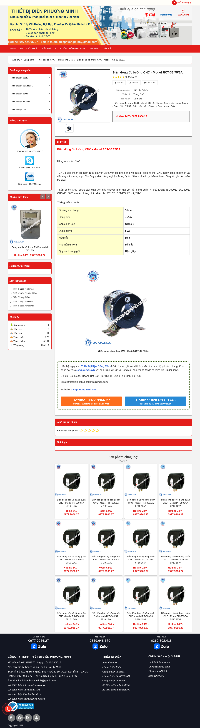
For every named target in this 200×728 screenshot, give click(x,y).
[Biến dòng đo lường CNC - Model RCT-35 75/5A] (83, 96)
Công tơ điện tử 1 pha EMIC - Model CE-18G (30, 249)
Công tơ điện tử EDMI (113, 680)
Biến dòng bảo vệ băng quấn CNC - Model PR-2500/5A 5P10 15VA (175, 502)
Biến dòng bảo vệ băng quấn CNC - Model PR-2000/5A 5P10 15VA (71, 559)
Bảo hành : (125, 98)
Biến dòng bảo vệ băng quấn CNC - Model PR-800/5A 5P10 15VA (106, 616)
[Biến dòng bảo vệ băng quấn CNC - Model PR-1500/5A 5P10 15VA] (140, 536)
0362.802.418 (161, 640)
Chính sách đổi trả (157, 671)
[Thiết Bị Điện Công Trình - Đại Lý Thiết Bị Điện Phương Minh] (100, 44)
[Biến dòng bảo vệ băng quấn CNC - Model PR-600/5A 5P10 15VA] (140, 593)
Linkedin (150, 83)
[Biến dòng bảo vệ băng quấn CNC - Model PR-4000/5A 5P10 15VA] (106, 480)
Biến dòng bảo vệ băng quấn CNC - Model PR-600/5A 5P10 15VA (141, 616)
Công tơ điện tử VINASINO (116, 676)
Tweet (134, 83)
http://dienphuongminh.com (31, 698)
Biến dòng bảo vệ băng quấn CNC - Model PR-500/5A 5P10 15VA (175, 616)
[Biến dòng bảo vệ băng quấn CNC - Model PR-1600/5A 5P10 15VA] (106, 536)
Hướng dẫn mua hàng (73, 48)
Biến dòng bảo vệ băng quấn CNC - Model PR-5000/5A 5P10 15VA (71, 502)
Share (119, 83)
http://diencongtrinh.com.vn (31, 685)
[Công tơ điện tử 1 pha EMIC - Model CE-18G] (30, 224)
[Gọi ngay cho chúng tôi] (8, 708)
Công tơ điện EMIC (112, 667)
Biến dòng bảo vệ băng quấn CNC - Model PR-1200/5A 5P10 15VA (175, 559)
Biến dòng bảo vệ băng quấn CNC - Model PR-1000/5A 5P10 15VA (71, 616)
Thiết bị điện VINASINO (21, 86)
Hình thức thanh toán (159, 662)
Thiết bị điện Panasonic (23, 306)
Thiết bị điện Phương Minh (25, 293)
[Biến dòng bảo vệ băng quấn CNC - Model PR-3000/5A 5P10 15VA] (140, 480)
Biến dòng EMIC (110, 662)
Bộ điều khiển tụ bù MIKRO (116, 685)
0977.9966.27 (38, 640)
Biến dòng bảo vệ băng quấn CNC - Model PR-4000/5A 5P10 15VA (106, 502)
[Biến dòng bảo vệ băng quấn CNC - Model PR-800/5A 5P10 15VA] (106, 593)
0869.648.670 (100, 640)
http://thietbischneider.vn (30, 694)
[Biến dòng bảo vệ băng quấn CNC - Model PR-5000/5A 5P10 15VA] (71, 480)
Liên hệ (106, 48)
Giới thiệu (32, 48)
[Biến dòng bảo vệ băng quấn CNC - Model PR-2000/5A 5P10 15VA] (71, 536)
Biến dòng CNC (85, 370)
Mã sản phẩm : (123, 90)
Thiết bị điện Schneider (23, 301)
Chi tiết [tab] (61, 142)
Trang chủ (16, 48)
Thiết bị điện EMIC (19, 78)
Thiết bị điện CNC (18, 110)
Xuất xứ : (126, 94)
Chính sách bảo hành (159, 666)
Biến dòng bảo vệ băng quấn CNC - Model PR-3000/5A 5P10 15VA (141, 502)
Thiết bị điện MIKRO (20, 102)
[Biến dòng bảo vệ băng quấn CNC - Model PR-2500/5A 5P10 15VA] (175, 480)
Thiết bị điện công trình (23, 289)
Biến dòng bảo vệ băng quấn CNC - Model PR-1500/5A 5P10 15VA (141, 559)
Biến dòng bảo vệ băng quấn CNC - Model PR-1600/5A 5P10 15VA (106, 559)
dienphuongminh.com (84, 389)
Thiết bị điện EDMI (19, 94)
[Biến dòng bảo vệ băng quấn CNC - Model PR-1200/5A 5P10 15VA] (175, 536)
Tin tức (94, 48)
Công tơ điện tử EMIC (113, 671)
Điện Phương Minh (21, 297)
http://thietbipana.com (29, 689)
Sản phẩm (48, 48)
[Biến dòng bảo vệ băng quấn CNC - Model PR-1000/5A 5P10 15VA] (71, 593)
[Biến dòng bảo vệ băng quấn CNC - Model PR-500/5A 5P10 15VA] (175, 593)
